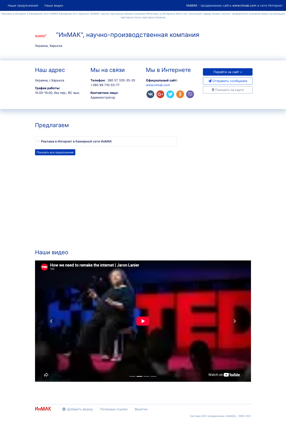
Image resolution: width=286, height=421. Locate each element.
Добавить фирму (80, 409)
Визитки (141, 409)
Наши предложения (23, 5)
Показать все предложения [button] (55, 152)
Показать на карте (229, 90)
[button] (51, 321)
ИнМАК (191, 5)
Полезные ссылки (114, 409)
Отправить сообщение (229, 81)
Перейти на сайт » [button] (228, 72)
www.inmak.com (244, 5)
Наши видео (53, 5)
